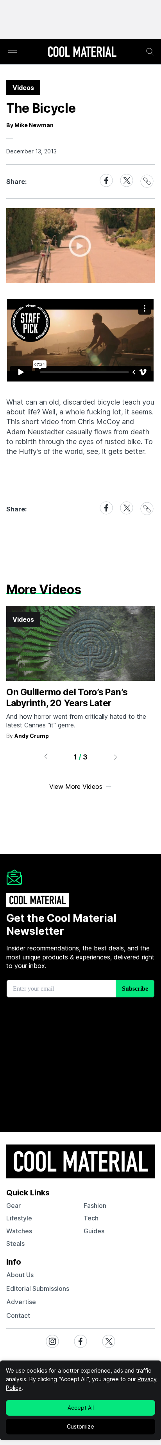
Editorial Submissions (37, 1288)
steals (15, 1243)
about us (20, 1275)
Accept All (81, 1407)
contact (18, 1315)
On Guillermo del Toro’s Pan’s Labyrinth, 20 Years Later (66, 698)
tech (91, 1218)
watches (19, 1231)
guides (94, 1231)
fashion (95, 1205)
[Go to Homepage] (82, 52)
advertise (21, 1302)
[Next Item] (115, 757)
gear (13, 1205)
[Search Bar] (150, 51)
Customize (80, 1426)
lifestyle (19, 1218)
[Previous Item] (46, 757)
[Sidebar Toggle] (12, 52)
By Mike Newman (30, 125)
